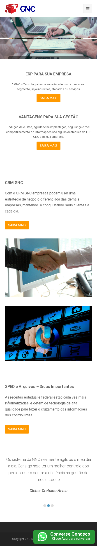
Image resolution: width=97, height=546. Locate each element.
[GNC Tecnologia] (20, 8)
